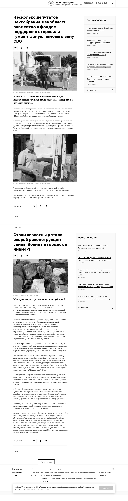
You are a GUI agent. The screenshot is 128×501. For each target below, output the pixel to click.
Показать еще (46, 462)
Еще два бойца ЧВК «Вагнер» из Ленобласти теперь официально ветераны (99, 78)
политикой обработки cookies (38, 489)
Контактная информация (17, 470)
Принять (106, 488)
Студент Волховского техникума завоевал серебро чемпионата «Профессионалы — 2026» (95, 272)
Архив (14, 475)
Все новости (91, 90)
